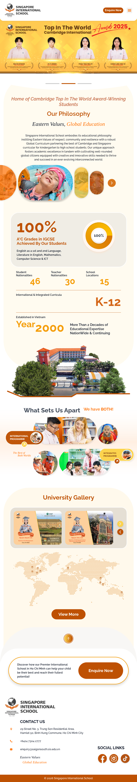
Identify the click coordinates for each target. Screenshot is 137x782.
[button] (113, 10)
